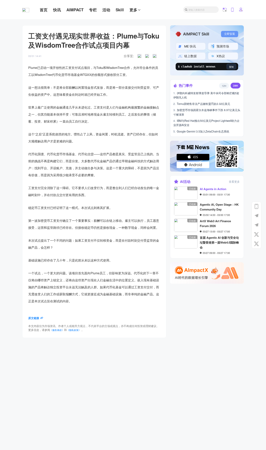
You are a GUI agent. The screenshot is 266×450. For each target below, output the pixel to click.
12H (224, 85)
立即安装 (229, 33)
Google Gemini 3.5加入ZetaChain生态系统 (201, 131)
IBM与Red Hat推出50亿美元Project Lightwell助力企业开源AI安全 (206, 123)
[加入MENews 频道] (256, 215)
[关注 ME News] (256, 234)
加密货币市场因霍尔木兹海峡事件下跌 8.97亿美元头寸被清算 (206, 112)
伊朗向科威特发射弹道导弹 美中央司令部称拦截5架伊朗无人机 (206, 95)
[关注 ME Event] (256, 243)
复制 (231, 66)
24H (235, 85)
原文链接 (33, 318)
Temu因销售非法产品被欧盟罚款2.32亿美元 (201, 104)
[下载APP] (256, 206)
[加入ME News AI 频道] (256, 225)
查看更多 (234, 181)
